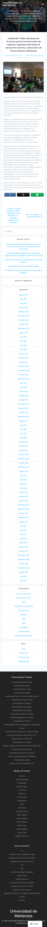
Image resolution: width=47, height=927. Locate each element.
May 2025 (23, 345)
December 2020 (23, 555)
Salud (23, 623)
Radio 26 (22, 794)
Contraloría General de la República (22, 883)
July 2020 (23, 576)
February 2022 (23, 496)
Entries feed (23, 653)
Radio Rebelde (22, 822)
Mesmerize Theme (25, 923)
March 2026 (23, 307)
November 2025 (23, 320)
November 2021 (23, 509)
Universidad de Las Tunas (22, 689)
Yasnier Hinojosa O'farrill (14, 55)
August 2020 (23, 572)
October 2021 (23, 513)
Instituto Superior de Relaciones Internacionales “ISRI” (22, 746)
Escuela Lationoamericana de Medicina (22, 756)
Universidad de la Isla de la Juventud (22, 753)
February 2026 (23, 312)
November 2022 (23, 459)
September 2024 (23, 379)
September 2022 (23, 467)
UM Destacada (23, 631)
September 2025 (23, 328)
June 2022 (23, 480)
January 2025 (23, 362)
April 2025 (23, 349)
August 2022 (23, 471)
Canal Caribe (21, 832)
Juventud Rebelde (22, 779)
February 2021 (23, 547)
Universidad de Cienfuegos (22, 710)
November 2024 (23, 370)
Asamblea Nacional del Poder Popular (22, 858)
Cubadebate (22, 783)
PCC (21, 851)
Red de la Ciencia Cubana (22, 890)
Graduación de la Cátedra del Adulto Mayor (23, 266)
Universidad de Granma (22, 686)
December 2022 (23, 454)
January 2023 (23, 450)
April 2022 (23, 488)
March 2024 (23, 391)
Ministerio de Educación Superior (22, 861)
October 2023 (23, 412)
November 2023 (23, 408)
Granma (22, 776)
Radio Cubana (22, 815)
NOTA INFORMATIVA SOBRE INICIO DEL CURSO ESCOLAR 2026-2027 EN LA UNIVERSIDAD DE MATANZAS (23, 246)
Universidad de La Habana (22, 742)
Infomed (22, 900)
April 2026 (23, 303)
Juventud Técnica (22, 811)
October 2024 (23, 375)
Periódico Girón (22, 786)
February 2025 (23, 358)
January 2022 (23, 501)
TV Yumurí (22, 790)
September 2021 (23, 517)
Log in (23, 649)
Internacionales (23, 610)
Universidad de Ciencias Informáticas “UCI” (22, 735)
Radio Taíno (22, 825)
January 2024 (23, 400)
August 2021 (23, 522)
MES (23, 619)
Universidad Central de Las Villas (22, 714)
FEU (22, 868)
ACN (22, 804)
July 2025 (23, 337)
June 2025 (23, 341)
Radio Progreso (21, 818)
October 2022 (23, 463)
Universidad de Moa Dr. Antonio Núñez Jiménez (22, 696)
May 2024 (23, 383)
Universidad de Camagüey (22, 703)
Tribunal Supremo (22, 879)
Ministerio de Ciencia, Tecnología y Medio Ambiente (22, 893)
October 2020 (23, 564)
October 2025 (23, 324)
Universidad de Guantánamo (22, 682)
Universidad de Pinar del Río (22, 749)
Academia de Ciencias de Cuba (22, 886)
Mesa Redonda (22, 829)
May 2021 (23, 534)
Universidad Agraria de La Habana (22, 717)
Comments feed (23, 657)
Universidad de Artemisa (21, 721)
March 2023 (23, 442)
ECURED (22, 897)
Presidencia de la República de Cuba (22, 854)
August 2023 (23, 421)
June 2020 (23, 580)
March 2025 (23, 354)
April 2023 (23, 438)
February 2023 (23, 446)
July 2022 (23, 475)
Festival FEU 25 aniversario (23, 606)
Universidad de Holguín (22, 693)
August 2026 (23, 295)
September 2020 (23, 568)
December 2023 (23, 404)
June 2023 (23, 429)
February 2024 (23, 396)
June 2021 (23, 530)
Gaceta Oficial (22, 875)
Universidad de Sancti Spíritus (22, 707)
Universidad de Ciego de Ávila (22, 700)
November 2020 (23, 559)
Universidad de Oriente (22, 760)
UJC (22, 865)
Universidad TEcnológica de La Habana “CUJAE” (22, 732)
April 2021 (23, 538)
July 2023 (23, 425)
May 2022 (23, 484)
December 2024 (23, 366)
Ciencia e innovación (23, 594)
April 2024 (23, 387)
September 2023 (23, 417)
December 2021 (23, 505)
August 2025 (23, 333)
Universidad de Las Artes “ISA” (22, 739)
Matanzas (23, 615)
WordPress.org (23, 661)
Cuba (23, 602)
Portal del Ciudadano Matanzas (22, 872)
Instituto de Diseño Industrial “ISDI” (22, 763)
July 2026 (23, 299)
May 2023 (23, 433)
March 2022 (23, 492)
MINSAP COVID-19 (22, 836)
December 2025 (23, 316)
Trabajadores (22, 801)
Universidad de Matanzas (12, 4)
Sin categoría (23, 627)
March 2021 (23, 543)
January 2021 (23, 551)
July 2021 (23, 526)
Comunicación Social (23, 598)
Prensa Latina (22, 797)
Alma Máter (22, 808)
